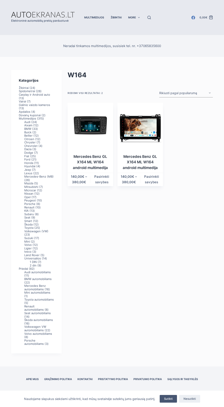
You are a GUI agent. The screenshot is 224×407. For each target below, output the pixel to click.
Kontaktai (85, 379)
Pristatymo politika (113, 379)
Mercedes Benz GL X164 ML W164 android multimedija (90, 162)
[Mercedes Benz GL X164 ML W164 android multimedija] (90, 125)
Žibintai (116, 17)
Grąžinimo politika (58, 379)
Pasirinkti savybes (101, 179)
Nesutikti (190, 398)
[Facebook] (193, 17)
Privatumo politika (147, 379)
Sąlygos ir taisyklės (182, 379)
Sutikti (168, 398)
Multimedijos (94, 17)
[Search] (149, 17)
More (132, 17)
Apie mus (32, 379)
